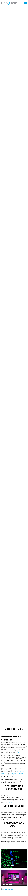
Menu (25, 3)
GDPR (17, 752)
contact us (13, 842)
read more (10, 802)
